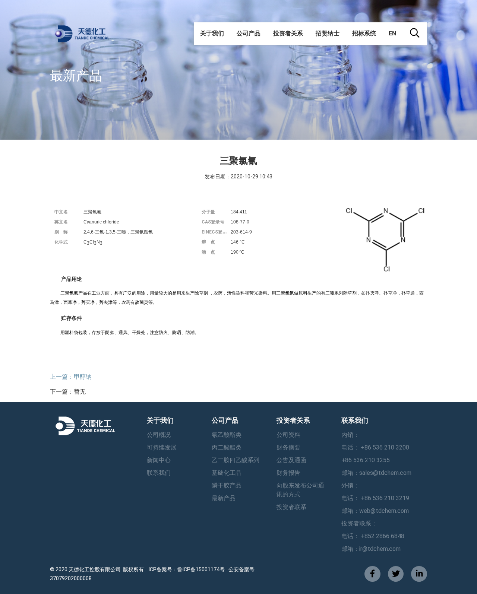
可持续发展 (162, 447)
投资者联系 (291, 507)
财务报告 (288, 472)
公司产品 (248, 33)
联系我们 (159, 472)
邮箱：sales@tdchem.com (376, 472)
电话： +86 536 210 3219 (375, 498)
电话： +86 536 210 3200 (375, 447)
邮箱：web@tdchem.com (375, 510)
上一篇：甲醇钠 (71, 376)
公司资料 (288, 434)
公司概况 (159, 434)
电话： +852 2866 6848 (372, 536)
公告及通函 (291, 460)
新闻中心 (159, 460)
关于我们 (212, 33)
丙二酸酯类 (226, 447)
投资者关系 (288, 33)
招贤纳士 (327, 33)
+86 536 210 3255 (365, 460)
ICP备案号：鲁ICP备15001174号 (187, 569)
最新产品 (224, 498)
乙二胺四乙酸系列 (235, 460)
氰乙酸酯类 (226, 434)
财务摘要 (288, 447)
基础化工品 (226, 472)
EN (392, 33)
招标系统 (364, 33)
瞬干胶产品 (226, 485)
